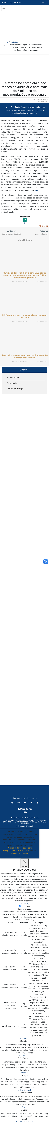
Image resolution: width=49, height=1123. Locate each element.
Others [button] (24, 1107)
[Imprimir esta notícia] (43, 226)
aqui (36, 190)
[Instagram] (12, 802)
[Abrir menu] (3, 8)
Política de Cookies (19, 853)
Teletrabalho (12, 383)
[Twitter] (25, 802)
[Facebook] (31, 802)
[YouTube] (19, 802)
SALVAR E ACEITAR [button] (24, 1122)
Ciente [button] (19, 856)
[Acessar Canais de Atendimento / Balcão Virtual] (42, 1115)
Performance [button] (24, 1055)
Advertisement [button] (24, 1090)
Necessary (25, 906)
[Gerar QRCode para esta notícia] (39, 226)
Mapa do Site (26, 809)
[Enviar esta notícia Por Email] (46, 226)
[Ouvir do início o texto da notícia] (11, 107)
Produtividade (13, 377)
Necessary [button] (24, 903)
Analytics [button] (24, 1073)
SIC (43, 3)
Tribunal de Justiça (15, 389)
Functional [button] (24, 1038)
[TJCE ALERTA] (25, 24)
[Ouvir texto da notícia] (6, 107)
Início (6, 42)
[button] (2, 2)
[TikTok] (37, 802)
